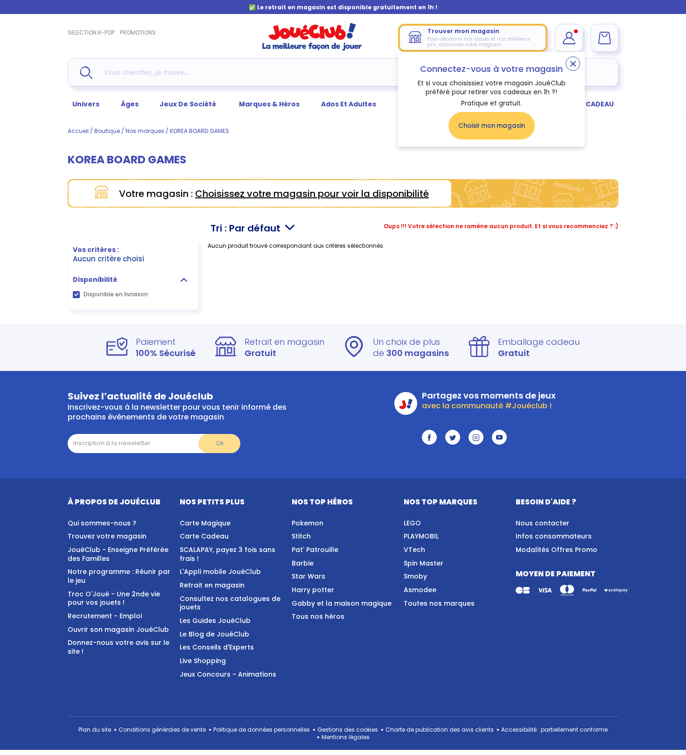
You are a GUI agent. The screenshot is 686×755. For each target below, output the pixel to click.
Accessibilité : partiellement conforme (554, 730)
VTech (414, 549)
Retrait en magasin (212, 585)
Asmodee (420, 589)
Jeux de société (188, 104)
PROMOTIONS (138, 32)
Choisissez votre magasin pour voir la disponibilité (312, 194)
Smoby (415, 576)
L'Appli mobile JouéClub (220, 571)
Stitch (301, 536)
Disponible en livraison (116, 294)
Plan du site (94, 730)
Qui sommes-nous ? (102, 523)
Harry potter (313, 589)
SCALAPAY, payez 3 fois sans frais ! (227, 554)
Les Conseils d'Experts (217, 647)
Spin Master (423, 563)
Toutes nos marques (439, 603)
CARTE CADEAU (588, 104)
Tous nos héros (318, 616)
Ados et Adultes (348, 104)
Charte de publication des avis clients (439, 730)
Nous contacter (542, 523)
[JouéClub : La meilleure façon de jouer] (312, 49)
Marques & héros (269, 104)
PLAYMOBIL (421, 536)
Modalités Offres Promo (556, 549)
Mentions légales (346, 737)
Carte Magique (205, 523)
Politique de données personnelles (261, 730)
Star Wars (308, 576)
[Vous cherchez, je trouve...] (86, 72)
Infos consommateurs (554, 536)
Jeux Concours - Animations (228, 674)
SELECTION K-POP (91, 32)
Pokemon (307, 523)
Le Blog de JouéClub (214, 634)
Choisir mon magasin (491, 125)
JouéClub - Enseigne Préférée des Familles (118, 554)
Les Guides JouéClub (215, 620)
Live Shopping (203, 660)
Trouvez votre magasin (107, 536)
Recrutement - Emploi (105, 616)
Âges (130, 104)
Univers (85, 104)
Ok (220, 443)
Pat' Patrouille (315, 549)
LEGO (412, 523)
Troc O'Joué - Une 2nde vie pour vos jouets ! (114, 598)
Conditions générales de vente (162, 730)
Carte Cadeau (204, 536)
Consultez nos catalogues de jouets (230, 603)
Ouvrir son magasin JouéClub (118, 629)
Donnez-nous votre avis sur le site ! (118, 647)
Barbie (303, 563)
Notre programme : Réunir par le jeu (119, 576)
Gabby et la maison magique (342, 603)
